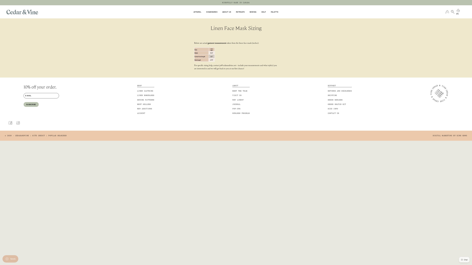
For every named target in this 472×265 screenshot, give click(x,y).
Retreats (240, 12)
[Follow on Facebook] (10, 123)
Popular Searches (57, 136)
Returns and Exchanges (340, 91)
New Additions (144, 109)
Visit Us (237, 95)
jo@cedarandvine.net (228, 65)
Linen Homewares (145, 95)
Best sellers (144, 104)
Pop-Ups (236, 109)
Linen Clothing (145, 91)
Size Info (333, 109)
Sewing (253, 12)
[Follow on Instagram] (18, 123)
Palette (274, 12)
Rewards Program (241, 113)
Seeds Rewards (335, 100)
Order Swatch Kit (337, 104)
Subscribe (31, 104)
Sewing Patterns (145, 100)
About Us (226, 12)
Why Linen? (238, 100)
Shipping (332, 95)
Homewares (211, 12)
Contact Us (333, 113)
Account (141, 113)
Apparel (197, 12)
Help (263, 12)
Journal (236, 104)
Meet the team (239, 91)
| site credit (37, 136)
